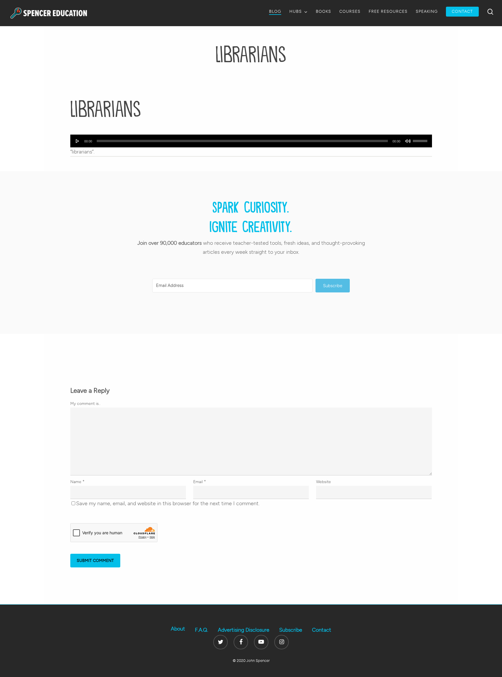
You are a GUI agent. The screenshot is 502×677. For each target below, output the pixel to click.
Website (323, 481)
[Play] (77, 141)
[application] (251, 141)
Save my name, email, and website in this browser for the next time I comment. (167, 503)
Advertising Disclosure (243, 630)
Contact (321, 630)
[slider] (421, 139)
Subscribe (290, 630)
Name (77, 481)
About (178, 629)
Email (199, 481)
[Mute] (407, 141)
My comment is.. (85, 403)
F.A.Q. (201, 630)
